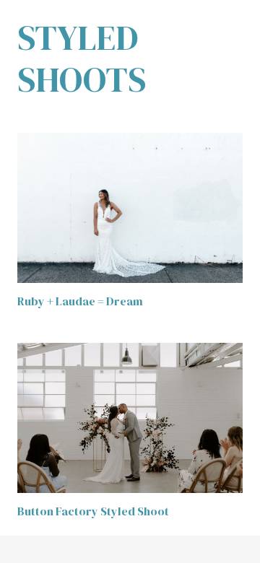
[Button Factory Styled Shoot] (130, 418)
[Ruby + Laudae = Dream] (130, 208)
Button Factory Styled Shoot (93, 511)
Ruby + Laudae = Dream (80, 301)
